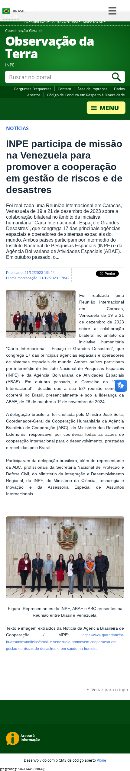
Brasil (19, 11)
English (11, 16)
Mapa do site (94, 22)
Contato (64, 88)
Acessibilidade (37, 22)
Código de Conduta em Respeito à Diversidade (86, 94)
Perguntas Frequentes (32, 88)
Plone (101, 760)
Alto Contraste (66, 22)
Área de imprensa (92, 88)
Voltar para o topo (110, 689)
